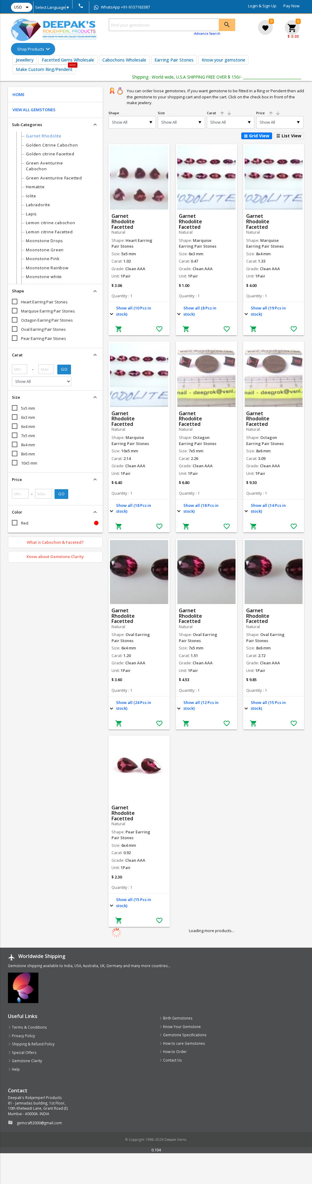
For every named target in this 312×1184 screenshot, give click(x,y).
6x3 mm (28, 417)
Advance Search (207, 33)
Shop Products (30, 49)
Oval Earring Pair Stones (43, 329)
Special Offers (24, 1052)
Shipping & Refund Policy (33, 1043)
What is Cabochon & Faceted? (55, 542)
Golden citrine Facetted (50, 154)
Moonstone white (44, 276)
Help (15, 1069)
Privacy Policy (23, 1035)
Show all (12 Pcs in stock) (200, 705)
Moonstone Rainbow (47, 267)
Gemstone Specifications (184, 1034)
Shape (113, 113)
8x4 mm (28, 444)
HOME (18, 94)
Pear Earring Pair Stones (43, 338)
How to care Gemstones (183, 1043)
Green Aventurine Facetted (54, 178)
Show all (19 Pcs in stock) (268, 311)
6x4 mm (28, 426)
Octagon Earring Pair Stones (47, 320)
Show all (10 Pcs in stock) (133, 311)
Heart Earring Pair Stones (44, 302)
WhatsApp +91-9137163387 (125, 7)
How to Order (174, 1051)
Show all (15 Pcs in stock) (268, 705)
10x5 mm (29, 463)
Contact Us (172, 1060)
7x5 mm (28, 435)
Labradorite (38, 204)
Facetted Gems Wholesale (68, 60)
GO (64, 369)
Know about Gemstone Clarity (55, 556)
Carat (219, 113)
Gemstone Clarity (26, 1060)
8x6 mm (28, 454)
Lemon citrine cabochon (50, 222)
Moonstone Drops (44, 240)
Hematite (35, 186)
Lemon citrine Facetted (49, 232)
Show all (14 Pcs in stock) (268, 508)
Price (268, 113)
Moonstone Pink (42, 258)
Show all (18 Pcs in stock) (133, 508)
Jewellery (25, 60)
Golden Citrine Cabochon (52, 145)
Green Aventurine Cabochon (44, 166)
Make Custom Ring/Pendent (44, 69)
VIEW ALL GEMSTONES (33, 109)
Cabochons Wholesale (124, 60)
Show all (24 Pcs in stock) (133, 705)
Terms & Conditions (29, 1027)
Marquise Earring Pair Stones (48, 311)
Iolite (31, 196)
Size (161, 113)
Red (24, 523)
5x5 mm (28, 408)
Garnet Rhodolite (43, 136)
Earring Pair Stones (173, 60)
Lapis (31, 214)
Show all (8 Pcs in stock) (199, 311)
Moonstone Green (45, 250)
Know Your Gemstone (181, 1026)
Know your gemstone (223, 60)
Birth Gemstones (177, 1018)
